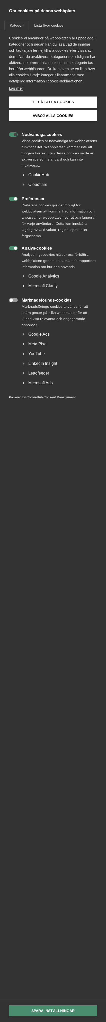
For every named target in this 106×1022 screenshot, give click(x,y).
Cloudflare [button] (37, 184)
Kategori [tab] (16, 25)
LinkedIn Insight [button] (42, 363)
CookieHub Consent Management (51, 397)
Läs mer (16, 88)
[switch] (10, 134)
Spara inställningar (53, 1011)
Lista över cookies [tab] (49, 25)
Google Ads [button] (39, 334)
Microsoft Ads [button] (40, 383)
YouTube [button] (36, 354)
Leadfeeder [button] (38, 373)
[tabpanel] (53, 225)
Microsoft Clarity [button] (43, 286)
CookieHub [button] (38, 175)
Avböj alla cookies (53, 116)
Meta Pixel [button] (38, 344)
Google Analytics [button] (43, 276)
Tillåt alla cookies (53, 102)
